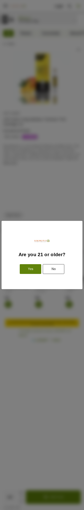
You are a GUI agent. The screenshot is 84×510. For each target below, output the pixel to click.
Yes (30, 269)
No (54, 269)
